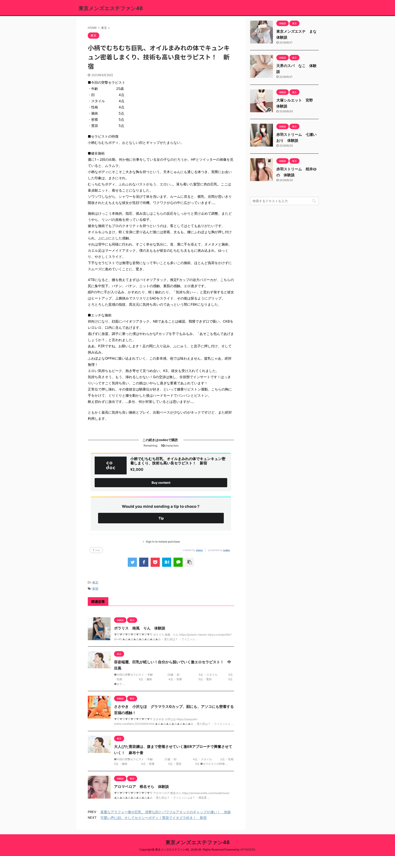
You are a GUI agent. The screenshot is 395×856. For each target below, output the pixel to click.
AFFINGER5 (247, 849)
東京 (95, 582)
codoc (226, 550)
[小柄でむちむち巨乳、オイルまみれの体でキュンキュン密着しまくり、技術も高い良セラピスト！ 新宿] (166, 562)
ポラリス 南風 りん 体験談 (139, 628)
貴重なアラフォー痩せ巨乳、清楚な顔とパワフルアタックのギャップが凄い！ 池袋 (165, 812)
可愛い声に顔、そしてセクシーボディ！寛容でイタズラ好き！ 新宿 (153, 818)
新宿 (95, 588)
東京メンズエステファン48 (111, 8)
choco (199, 550)
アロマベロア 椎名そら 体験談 (141, 786)
